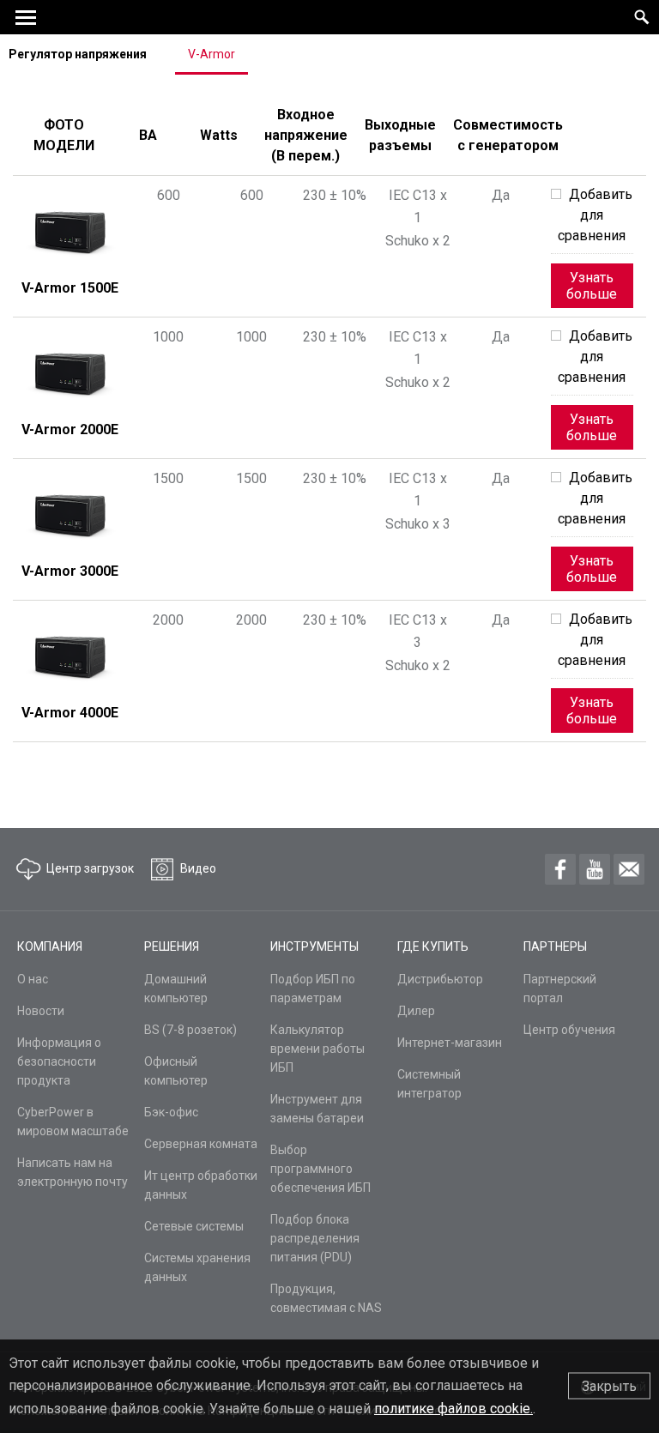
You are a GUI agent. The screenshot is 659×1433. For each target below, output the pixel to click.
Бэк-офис (171, 1112)
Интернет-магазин (449, 1042)
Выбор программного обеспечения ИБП (320, 1168)
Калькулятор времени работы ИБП (317, 1048)
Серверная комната (200, 1144)
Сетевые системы (194, 1226)
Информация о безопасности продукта (59, 1061)
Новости (40, 1011)
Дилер (416, 1011)
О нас (32, 979)
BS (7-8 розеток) (190, 1030)
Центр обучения (569, 1030)
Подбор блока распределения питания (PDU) (315, 1238)
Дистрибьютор (440, 979)
